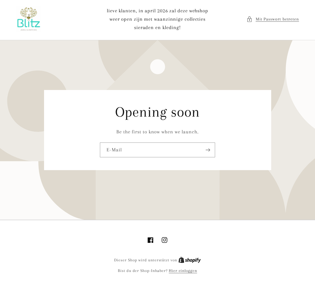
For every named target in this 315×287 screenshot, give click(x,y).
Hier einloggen (183, 270)
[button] (273, 19)
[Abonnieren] (208, 150)
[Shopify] (189, 260)
